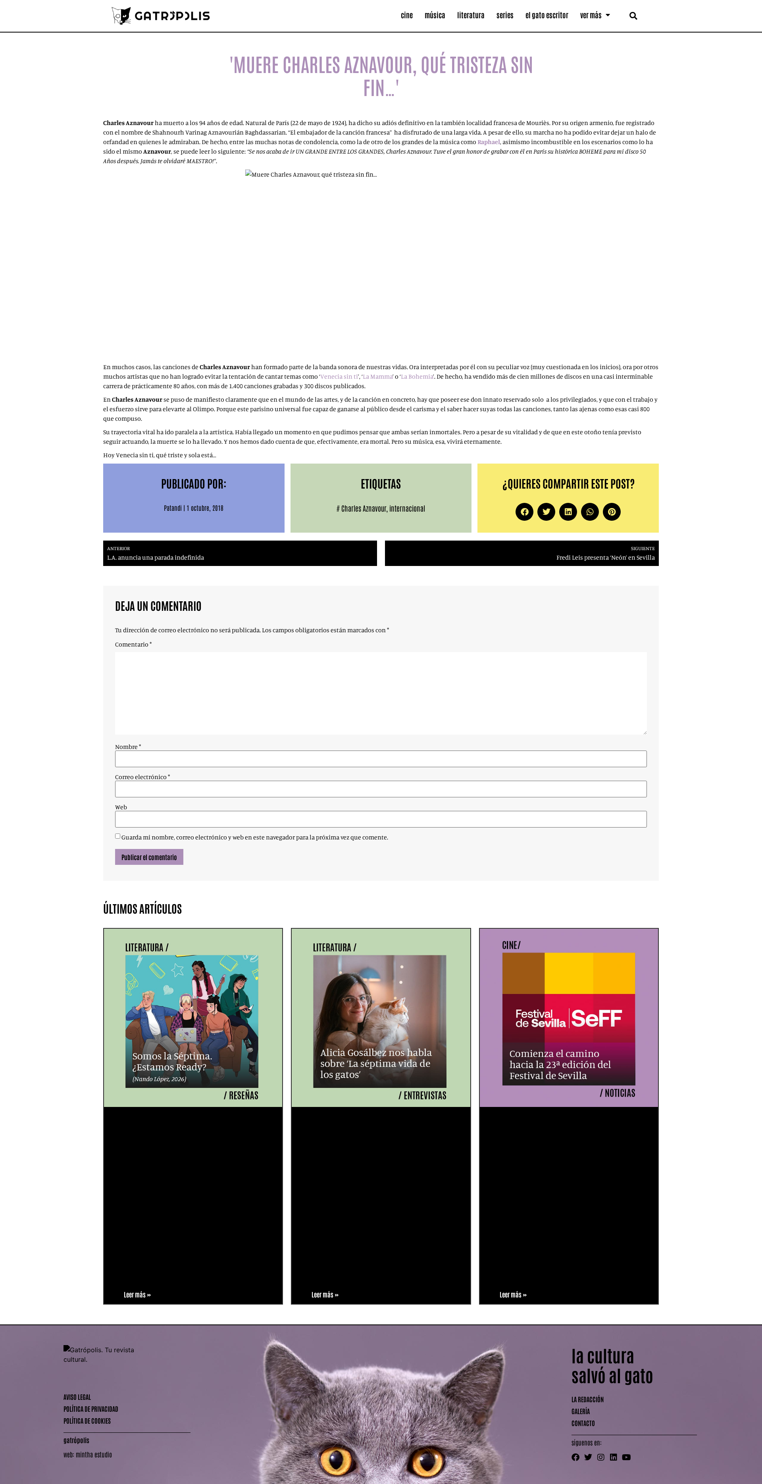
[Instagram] (601, 1457)
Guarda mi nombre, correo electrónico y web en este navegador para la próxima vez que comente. (254, 837)
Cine (407, 14)
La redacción (588, 1399)
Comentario (133, 644)
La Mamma (378, 376)
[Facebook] (575, 1457)
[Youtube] (626, 1457)
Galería (581, 1411)
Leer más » (137, 1294)
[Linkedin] (614, 1457)
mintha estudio (94, 1454)
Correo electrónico (142, 777)
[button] (633, 15)
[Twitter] (588, 1457)
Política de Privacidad (91, 1409)
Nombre (128, 746)
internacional (407, 508)
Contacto (583, 1423)
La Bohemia (417, 376)
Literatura (471, 14)
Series (505, 14)
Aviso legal (77, 1397)
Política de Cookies (87, 1420)
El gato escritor (546, 14)
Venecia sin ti (339, 376)
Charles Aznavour (363, 508)
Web (121, 807)
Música (435, 14)
